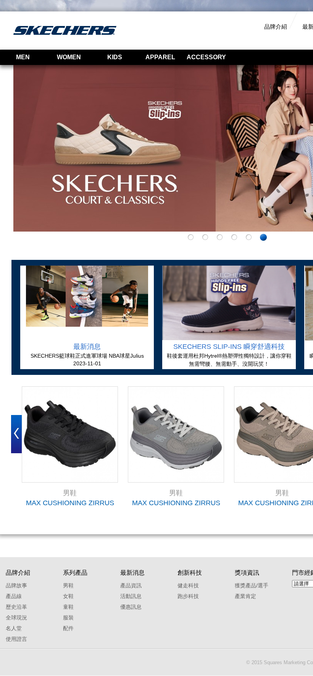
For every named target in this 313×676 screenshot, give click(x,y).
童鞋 (68, 607)
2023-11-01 (87, 363)
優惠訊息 (131, 607)
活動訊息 (131, 596)
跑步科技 (188, 596)
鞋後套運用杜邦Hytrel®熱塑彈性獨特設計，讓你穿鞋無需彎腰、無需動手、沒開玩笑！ (229, 360)
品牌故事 (16, 585)
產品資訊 (131, 585)
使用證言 (16, 639)
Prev (16, 434)
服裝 (68, 617)
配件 (68, 628)
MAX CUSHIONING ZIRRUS (70, 503)
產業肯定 (245, 596)
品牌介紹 (275, 26)
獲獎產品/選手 (251, 585)
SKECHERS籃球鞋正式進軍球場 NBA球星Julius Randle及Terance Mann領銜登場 (87, 356)
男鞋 (68, 585)
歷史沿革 (16, 607)
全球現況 (16, 617)
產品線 (14, 596)
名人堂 (14, 628)
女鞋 (68, 596)
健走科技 (188, 585)
